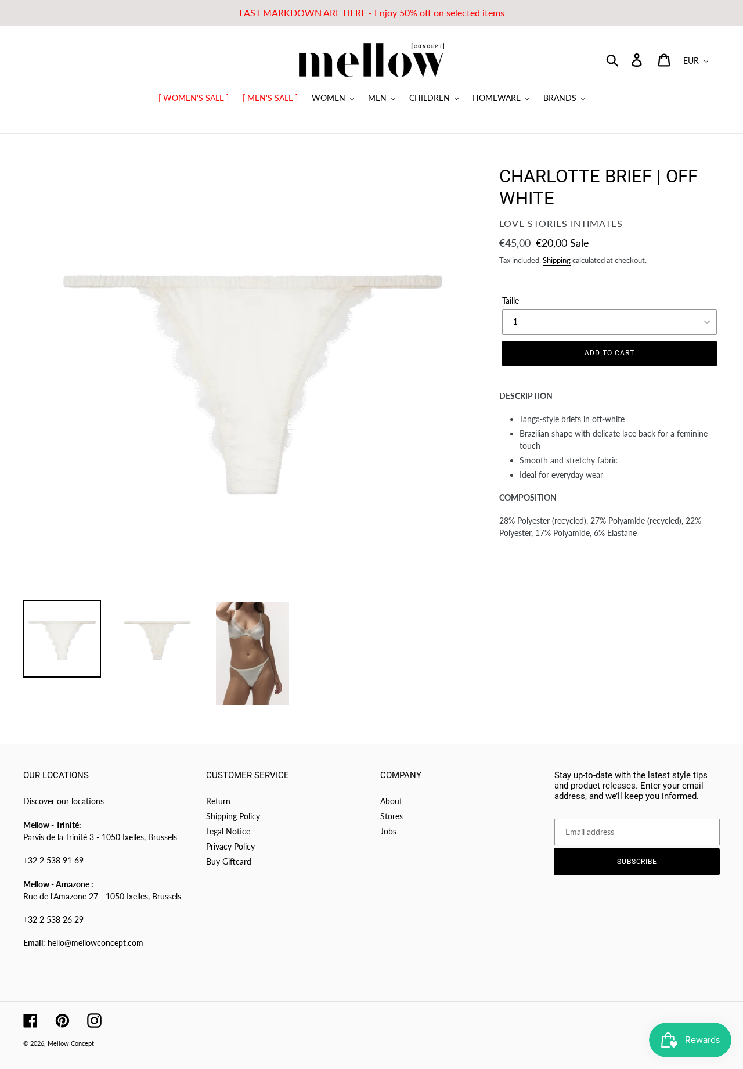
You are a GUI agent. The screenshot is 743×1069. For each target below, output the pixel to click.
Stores (391, 816)
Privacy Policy (230, 846)
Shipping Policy (233, 816)
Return (218, 801)
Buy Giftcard (228, 861)
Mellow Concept (71, 1043)
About (391, 801)
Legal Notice (228, 831)
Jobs (388, 831)
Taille (510, 300)
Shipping (557, 260)
